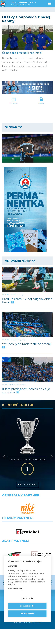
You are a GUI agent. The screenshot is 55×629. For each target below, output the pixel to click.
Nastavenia (27, 598)
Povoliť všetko (27, 614)
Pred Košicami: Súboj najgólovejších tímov (27, 300)
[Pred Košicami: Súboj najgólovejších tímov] (27, 279)
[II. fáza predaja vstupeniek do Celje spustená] (27, 369)
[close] (45, 555)
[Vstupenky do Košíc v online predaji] (27, 324)
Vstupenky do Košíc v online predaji (26, 344)
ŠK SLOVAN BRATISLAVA (23, 3)
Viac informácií (15, 589)
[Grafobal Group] (41, 554)
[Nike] (27, 509)
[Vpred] (51, 457)
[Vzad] (3, 457)
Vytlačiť (41, 103)
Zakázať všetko (27, 606)
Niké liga (20, 295)
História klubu (27, 484)
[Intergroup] (13, 554)
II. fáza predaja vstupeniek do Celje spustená (26, 390)
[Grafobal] (27, 531)
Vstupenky (21, 340)
